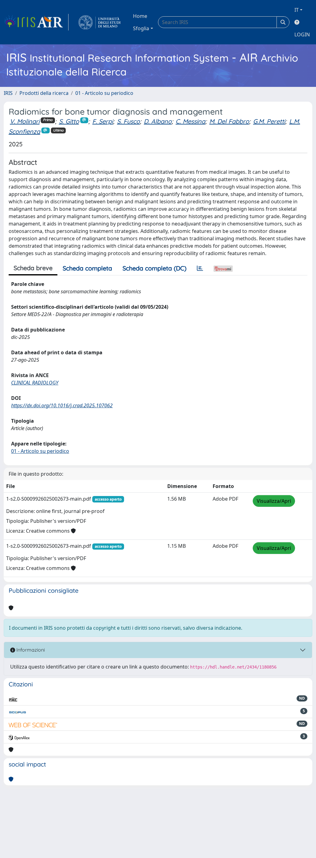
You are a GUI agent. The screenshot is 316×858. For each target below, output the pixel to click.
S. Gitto (69, 121)
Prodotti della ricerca (44, 93)
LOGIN (302, 34)
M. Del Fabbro (229, 121)
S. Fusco (128, 121)
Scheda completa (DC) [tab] (154, 268)
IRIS (8, 93)
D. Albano (158, 121)
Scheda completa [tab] (87, 268)
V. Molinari (25, 121)
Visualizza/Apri (274, 501)
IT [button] (296, 9)
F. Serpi (102, 121)
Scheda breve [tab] (33, 268)
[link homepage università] (99, 22)
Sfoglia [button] (141, 28)
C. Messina (190, 121)
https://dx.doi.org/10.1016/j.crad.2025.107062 (62, 405)
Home (140, 16)
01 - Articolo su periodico (104, 93)
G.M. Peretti (269, 121)
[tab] (200, 268)
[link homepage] (36, 22)
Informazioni (30, 650)
